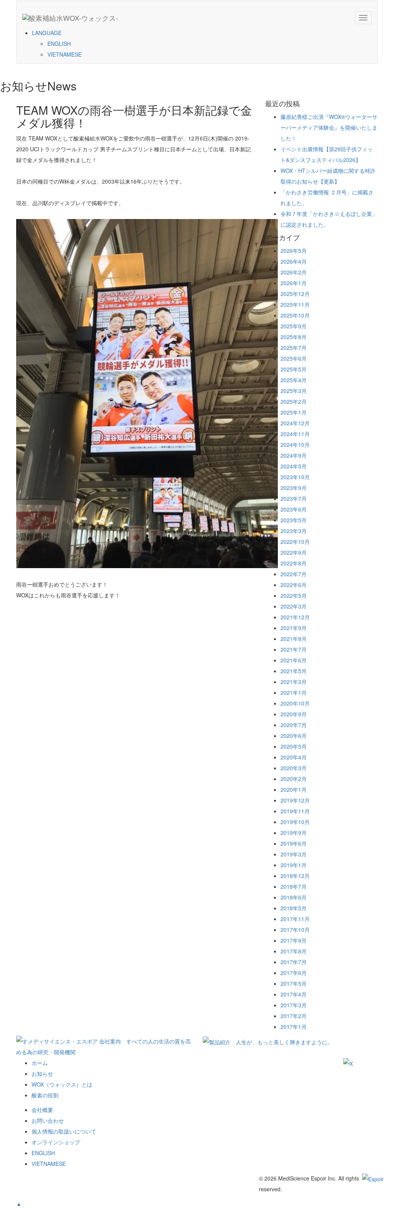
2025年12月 (295, 294)
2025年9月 (293, 326)
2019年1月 (293, 865)
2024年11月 (295, 434)
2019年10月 (295, 822)
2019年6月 (293, 843)
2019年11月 (295, 811)
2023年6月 (293, 509)
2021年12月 (295, 617)
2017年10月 (295, 929)
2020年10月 (295, 703)
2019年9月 (293, 832)
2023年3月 (293, 531)
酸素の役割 (45, 1095)
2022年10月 (295, 541)
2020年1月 (293, 789)
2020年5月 (293, 746)
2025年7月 (293, 347)
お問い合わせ (48, 1120)
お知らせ (42, 1073)
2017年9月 (293, 940)
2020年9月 (293, 714)
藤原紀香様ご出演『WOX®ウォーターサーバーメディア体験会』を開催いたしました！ (328, 127)
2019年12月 (295, 800)
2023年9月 (293, 488)
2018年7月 (293, 886)
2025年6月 (293, 358)
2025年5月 (293, 369)
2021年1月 (293, 692)
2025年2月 (293, 401)
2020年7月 (293, 725)
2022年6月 (293, 585)
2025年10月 (295, 315)
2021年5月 (293, 671)
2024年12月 (295, 423)
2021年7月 (293, 649)
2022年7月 (293, 574)
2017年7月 (293, 962)
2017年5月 (293, 983)
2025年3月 (293, 391)
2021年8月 (293, 638)
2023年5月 (293, 520)
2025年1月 (293, 412)
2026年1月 (293, 283)
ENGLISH (59, 43)
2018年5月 (293, 908)
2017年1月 (293, 1026)
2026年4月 (293, 261)
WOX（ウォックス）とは (62, 1084)
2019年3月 (293, 854)
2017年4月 (293, 994)
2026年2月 (293, 272)
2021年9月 (293, 628)
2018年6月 (293, 897)
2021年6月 (293, 660)
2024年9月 (293, 455)
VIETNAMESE (64, 54)
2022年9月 (293, 552)
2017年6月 (293, 973)
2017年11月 (295, 919)
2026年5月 (293, 250)
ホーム (40, 1063)
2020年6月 (293, 735)
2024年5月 (293, 466)
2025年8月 (293, 337)
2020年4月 (293, 757)
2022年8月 (293, 563)
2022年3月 (293, 606)
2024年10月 (295, 444)
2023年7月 (293, 498)
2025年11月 (295, 304)
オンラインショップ (56, 1142)
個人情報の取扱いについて (64, 1131)
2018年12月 (295, 876)
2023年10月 (295, 477)
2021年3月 (293, 682)
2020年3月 (293, 768)
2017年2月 (293, 1016)
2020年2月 (293, 779)
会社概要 (42, 1110)
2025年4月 (293, 380)
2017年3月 (293, 1005)
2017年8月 (293, 951)
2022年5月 (293, 595)
